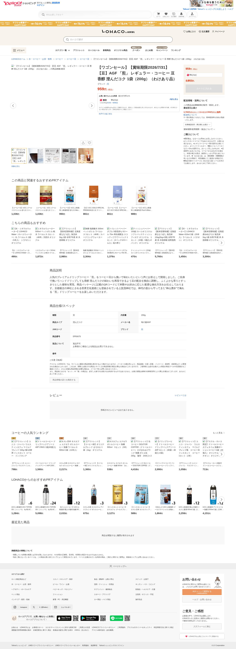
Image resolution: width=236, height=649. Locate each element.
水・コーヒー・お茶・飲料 (40, 59)
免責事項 (94, 645)
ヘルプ (230, 9)
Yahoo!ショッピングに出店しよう (211, 9)
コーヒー (59, 59)
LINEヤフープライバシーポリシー (40, 645)
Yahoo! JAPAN (189, 9)
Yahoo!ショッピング (18, 645)
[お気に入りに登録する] (89, 142)
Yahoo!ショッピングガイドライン (111, 645)
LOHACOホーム (18, 59)
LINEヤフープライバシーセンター (67, 645)
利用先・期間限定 (112, 102)
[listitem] (32, 579)
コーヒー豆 (71, 59)
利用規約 (85, 645)
